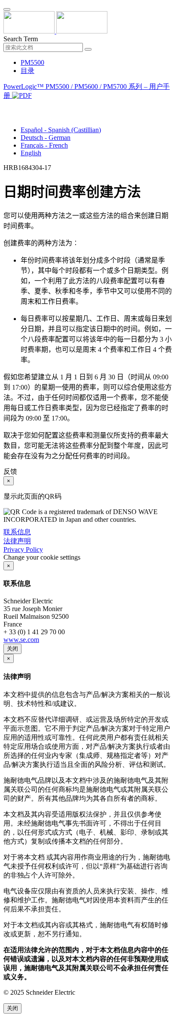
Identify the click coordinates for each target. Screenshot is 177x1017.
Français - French (44, 145)
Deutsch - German (45, 137)
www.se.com (21, 639)
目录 (27, 70)
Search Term (20, 38)
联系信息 (17, 532)
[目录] (6, 106)
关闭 (12, 648)
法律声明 (17, 541)
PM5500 (32, 62)
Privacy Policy (23, 549)
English (31, 153)
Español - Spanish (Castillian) (61, 129)
